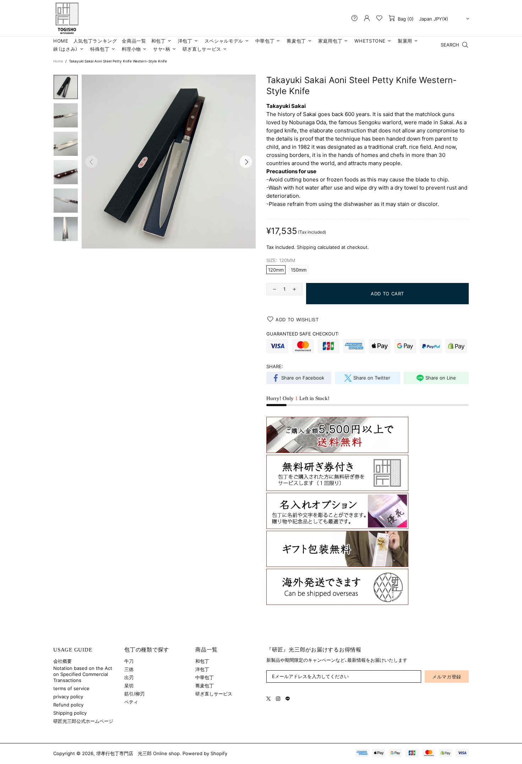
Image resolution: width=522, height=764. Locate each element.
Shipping (306, 247)
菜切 (129, 685)
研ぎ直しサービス (213, 694)
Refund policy (68, 705)
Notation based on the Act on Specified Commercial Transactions (82, 674)
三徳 (129, 669)
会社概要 (62, 661)
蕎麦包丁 (204, 685)
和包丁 (202, 661)
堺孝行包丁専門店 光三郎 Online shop (66, 18)
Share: (274, 366)
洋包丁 (202, 669)
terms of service (71, 688)
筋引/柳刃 (134, 694)
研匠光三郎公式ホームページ (83, 721)
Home (58, 61)
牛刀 (129, 661)
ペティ (131, 702)
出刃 (129, 677)
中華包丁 (204, 677)
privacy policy (68, 696)
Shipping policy (70, 713)
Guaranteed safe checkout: (302, 334)
